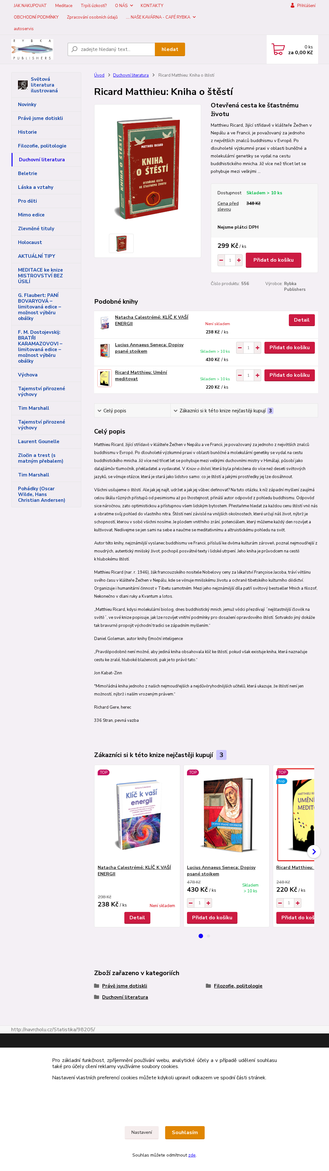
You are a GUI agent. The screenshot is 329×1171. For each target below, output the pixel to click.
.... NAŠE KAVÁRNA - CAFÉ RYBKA (158, 17)
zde (192, 1155)
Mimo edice (31, 215)
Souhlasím (185, 1132)
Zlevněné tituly (36, 228)
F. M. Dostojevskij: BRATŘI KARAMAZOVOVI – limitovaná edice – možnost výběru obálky (40, 346)
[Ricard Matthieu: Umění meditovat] (104, 378)
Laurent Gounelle (38, 441)
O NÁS (121, 6)
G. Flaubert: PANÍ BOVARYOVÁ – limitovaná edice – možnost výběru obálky (39, 307)
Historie (27, 132)
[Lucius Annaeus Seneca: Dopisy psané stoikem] (104, 350)
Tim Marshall (33, 408)
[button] (201, 936)
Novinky (27, 104)
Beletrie (27, 173)
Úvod (99, 75)
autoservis (24, 29)
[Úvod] (36, 49)
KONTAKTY (152, 6)
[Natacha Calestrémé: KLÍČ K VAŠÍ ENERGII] (104, 323)
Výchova (28, 375)
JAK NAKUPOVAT (30, 6)
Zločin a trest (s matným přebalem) (40, 458)
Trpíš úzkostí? (94, 6)
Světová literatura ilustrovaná (44, 85)
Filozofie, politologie (42, 146)
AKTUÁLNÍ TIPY (36, 256)
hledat (170, 49)
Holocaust (30, 242)
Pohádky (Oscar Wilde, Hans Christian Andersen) (41, 494)
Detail (302, 320)
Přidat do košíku (273, 260)
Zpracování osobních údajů (92, 17)
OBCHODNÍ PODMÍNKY (36, 17)
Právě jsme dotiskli (40, 118)
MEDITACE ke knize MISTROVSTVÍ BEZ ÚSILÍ (40, 276)
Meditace (63, 6)
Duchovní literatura (42, 159)
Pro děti (27, 201)
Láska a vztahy (35, 187)
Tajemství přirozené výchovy (41, 391)
